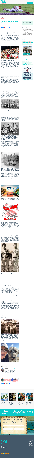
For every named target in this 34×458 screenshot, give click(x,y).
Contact (30, 443)
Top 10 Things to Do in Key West (27, 23)
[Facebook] (14, 368)
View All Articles (4, 386)
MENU (30, 2)
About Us (30, 442)
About (1, 366)
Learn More (23, 39)
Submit (4, 431)
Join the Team (31, 445)
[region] (27, 51)
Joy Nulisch (6, 368)
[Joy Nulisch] (2, 371)
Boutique (30, 441)
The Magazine (31, 440)
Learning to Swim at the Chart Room (4, 403)
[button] (27, 51)
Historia (27, 54)
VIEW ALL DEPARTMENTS (27, 59)
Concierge (30, 439)
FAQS (30, 444)
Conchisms (3, 18)
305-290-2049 (29, 0)
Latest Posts (5, 366)
